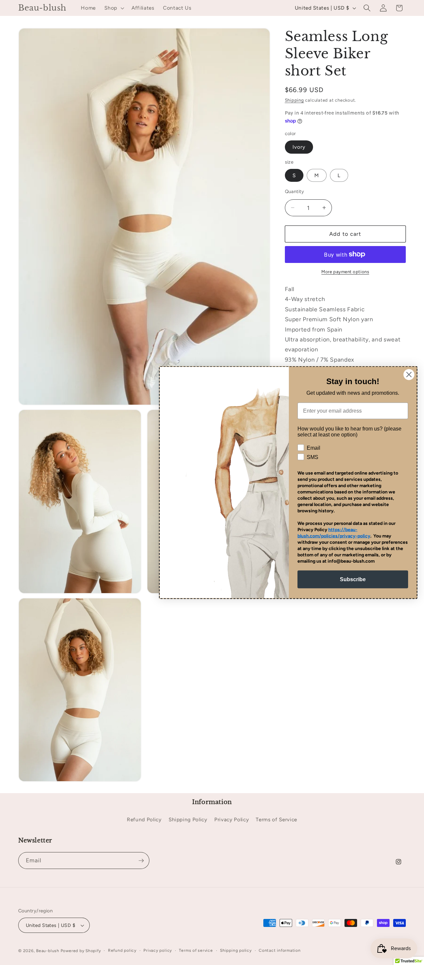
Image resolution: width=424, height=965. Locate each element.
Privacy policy (157, 950)
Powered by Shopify (81, 950)
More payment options (345, 271)
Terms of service (196, 950)
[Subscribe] (141, 860)
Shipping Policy (188, 819)
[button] (113, 8)
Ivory (299, 147)
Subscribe (353, 579)
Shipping (294, 100)
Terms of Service (276, 819)
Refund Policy (144, 819)
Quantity (294, 191)
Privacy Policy (231, 819)
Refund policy (122, 950)
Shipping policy (236, 950)
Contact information (280, 950)
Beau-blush (47, 950)
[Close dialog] (409, 375)
